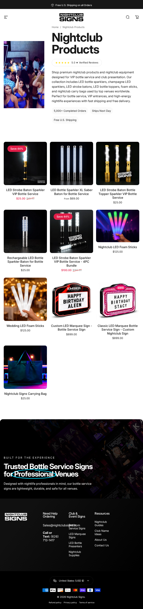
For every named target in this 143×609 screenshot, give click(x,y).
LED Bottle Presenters (75, 544)
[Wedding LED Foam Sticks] (25, 299)
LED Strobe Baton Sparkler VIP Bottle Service (25, 192)
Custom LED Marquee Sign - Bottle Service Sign (71, 328)
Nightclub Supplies (75, 553)
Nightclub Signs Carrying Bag (25, 394)
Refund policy (55, 602)
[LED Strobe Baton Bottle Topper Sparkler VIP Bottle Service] (117, 163)
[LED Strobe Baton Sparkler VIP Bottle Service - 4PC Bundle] (71, 231)
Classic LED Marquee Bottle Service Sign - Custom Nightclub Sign (118, 329)
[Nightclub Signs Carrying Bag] (25, 367)
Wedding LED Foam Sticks (25, 326)
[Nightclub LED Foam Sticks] (117, 226)
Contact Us (102, 545)
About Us (101, 539)
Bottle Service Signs (77, 526)
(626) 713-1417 (51, 538)
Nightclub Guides (101, 523)
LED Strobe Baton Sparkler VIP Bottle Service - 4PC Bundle (71, 261)
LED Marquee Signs (77, 535)
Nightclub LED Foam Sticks (117, 247)
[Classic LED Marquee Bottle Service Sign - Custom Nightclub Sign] (117, 299)
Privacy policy (70, 602)
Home (55, 27)
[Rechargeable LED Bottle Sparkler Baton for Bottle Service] (25, 231)
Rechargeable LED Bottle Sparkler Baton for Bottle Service (25, 261)
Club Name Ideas (102, 532)
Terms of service (86, 602)
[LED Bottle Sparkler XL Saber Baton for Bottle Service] (71, 163)
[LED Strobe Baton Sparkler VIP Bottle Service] (25, 163)
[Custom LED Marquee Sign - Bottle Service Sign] (71, 299)
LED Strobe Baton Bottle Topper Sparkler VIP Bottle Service (117, 193)
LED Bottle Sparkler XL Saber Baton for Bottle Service (72, 192)
